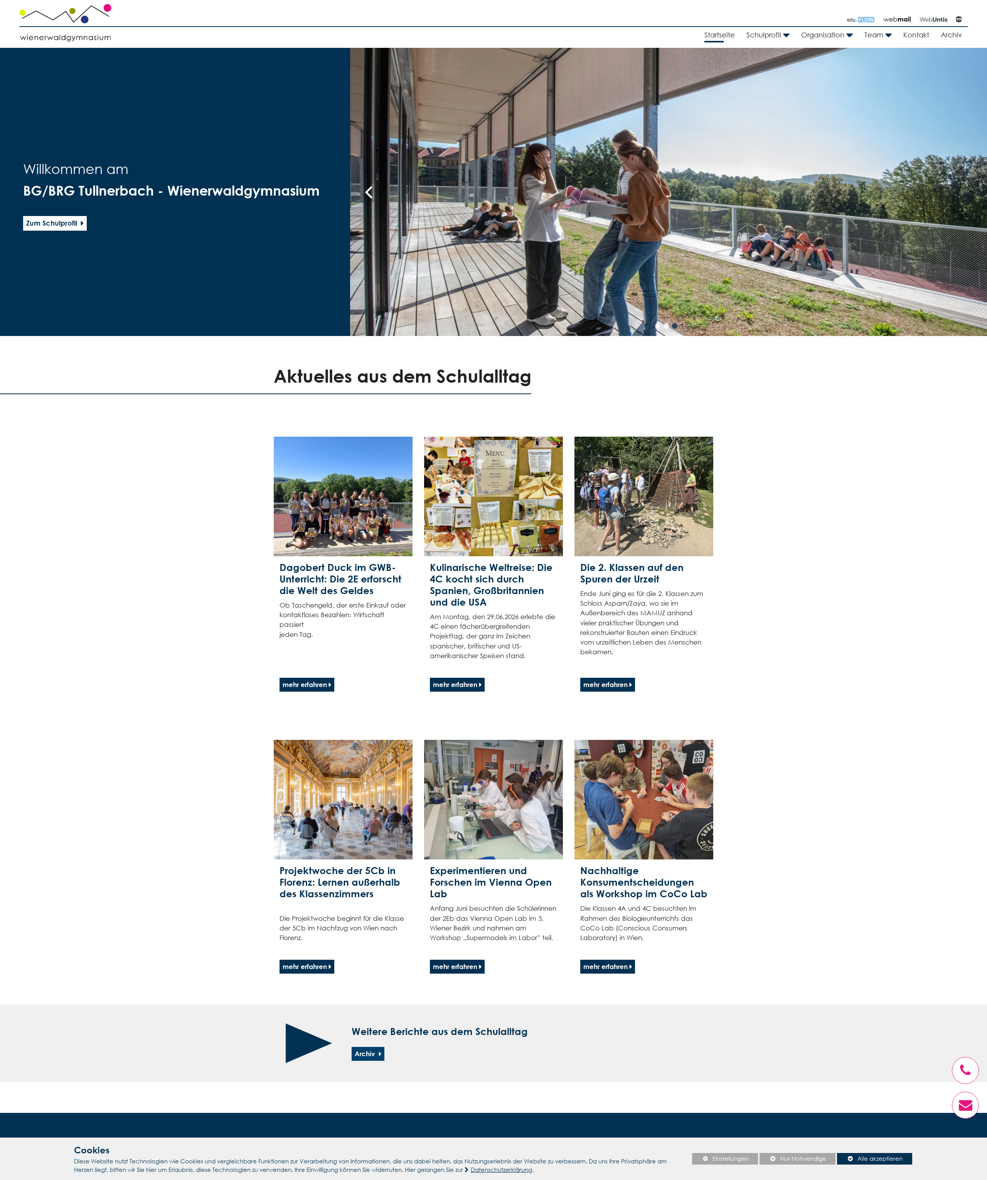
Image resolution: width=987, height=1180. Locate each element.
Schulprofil (763, 35)
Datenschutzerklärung (501, 1169)
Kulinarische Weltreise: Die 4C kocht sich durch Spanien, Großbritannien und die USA (491, 584)
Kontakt (916, 35)
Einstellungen (720, 1160)
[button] (657, 326)
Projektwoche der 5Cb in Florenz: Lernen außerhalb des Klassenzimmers (340, 882)
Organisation (822, 35)
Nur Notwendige (793, 1160)
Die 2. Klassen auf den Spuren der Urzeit (632, 573)
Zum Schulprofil (52, 223)
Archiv (951, 35)
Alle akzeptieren (870, 1158)
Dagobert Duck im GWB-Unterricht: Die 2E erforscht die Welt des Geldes (340, 578)
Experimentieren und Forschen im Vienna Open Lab (491, 882)
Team (873, 35)
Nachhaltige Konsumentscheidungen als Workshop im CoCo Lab (643, 882)
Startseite (719, 35)
